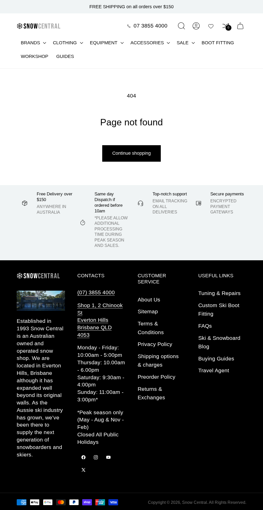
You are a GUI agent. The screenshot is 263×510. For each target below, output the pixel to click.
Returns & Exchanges (151, 393)
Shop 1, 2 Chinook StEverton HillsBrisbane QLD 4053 (100, 320)
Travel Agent (213, 370)
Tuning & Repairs (219, 293)
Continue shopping (131, 153)
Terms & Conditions (151, 328)
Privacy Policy (155, 344)
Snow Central (194, 502)
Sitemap (148, 311)
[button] (33, 43)
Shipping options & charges (158, 360)
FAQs (205, 326)
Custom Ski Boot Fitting (218, 309)
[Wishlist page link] (210, 26)
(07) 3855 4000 (96, 292)
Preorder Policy (156, 377)
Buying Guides (216, 358)
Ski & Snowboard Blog (219, 342)
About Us (149, 299)
